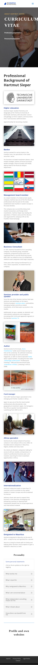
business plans (20, 303)
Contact (18, 660)
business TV (15, 318)
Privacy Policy (17, 658)
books (30, 357)
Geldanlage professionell (12, 360)
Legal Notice (26, 658)
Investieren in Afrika (10, 364)
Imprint (8, 658)
